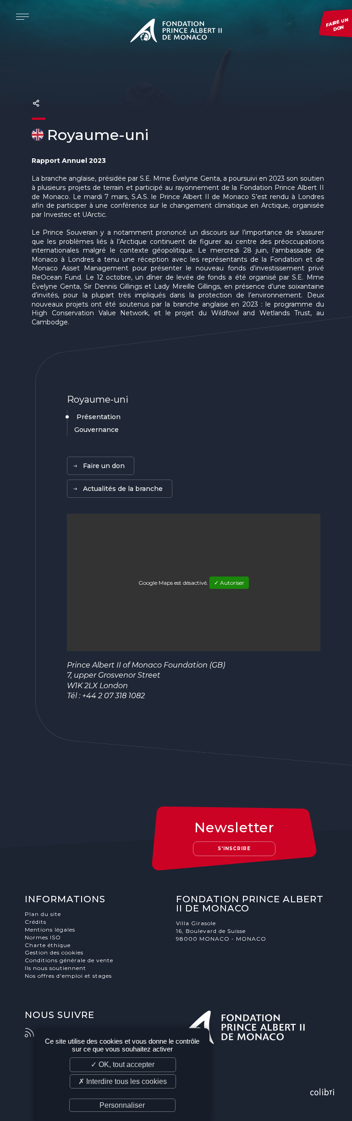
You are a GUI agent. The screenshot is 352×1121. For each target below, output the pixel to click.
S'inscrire (234, 849)
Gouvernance (96, 430)
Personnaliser (122, 1105)
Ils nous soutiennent (55, 968)
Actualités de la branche (123, 489)
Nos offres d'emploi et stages (68, 975)
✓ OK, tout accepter (122, 1064)
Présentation (99, 417)
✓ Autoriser (229, 582)
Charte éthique (48, 945)
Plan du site (43, 914)
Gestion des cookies (54, 952)
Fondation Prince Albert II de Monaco (176, 32)
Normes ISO (43, 937)
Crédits (35, 921)
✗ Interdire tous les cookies (122, 1081)
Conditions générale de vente (69, 960)
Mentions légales (50, 929)
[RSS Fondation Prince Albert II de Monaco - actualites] (34, 1032)
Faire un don (104, 466)
